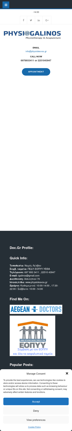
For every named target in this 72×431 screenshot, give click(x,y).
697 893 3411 (32, 272)
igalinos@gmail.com (29, 275)
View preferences (36, 420)
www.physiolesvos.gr (36, 282)
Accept (36, 401)
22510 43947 (48, 272)
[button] (67, 373)
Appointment (36, 72)
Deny (36, 410)
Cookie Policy (34, 427)
